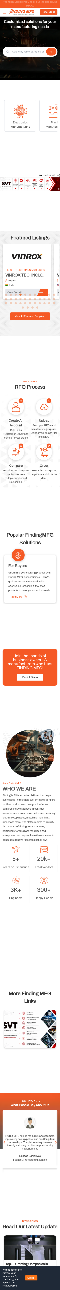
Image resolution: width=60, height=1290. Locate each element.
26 (20, 303)
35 (27, 307)
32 (49, 303)
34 (22, 307)
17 (30, 299)
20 (44, 299)
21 (49, 299)
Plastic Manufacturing (27, 270)
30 (39, 303)
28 (30, 303)
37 (37, 307)
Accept (31, 1277)
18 (34, 299)
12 (6, 299)
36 (32, 307)
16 (25, 299)
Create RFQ (49, 12)
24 (10, 303)
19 (39, 299)
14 (15, 299)
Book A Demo (30, 677)
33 (54, 303)
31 (44, 303)
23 (6, 303)
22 (54, 299)
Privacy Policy (9, 1286)
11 (54, 294)
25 (15, 303)
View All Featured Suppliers (30, 316)
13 (10, 299)
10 (49, 294)
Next (55, 1142)
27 (25, 303)
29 (34, 303)
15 (20, 299)
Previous (4, 1142)
